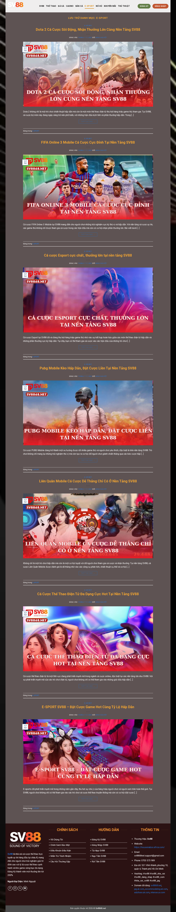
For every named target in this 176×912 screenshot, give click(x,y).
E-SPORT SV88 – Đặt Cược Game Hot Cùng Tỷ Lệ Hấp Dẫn (88, 707)
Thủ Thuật (124, 6)
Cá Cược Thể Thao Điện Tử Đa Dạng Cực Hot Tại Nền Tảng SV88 (88, 594)
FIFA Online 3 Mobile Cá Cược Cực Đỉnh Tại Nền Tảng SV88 (88, 142)
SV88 (41, 6)
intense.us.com (158, 892)
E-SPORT (89, 6)
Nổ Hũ (99, 6)
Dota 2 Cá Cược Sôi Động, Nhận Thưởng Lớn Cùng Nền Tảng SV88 (88, 29)
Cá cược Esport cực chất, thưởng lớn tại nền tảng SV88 (88, 255)
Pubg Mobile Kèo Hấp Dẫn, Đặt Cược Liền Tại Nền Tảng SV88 (88, 368)
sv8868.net (156, 885)
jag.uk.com (139, 889)
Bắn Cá (79, 6)
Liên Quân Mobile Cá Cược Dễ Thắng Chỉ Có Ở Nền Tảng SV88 (88, 481)
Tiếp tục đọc (88, 121)
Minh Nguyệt (101, 37)
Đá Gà (61, 6)
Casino (70, 6)
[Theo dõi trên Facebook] (10, 888)
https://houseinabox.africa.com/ (149, 847)
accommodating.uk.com (156, 889)
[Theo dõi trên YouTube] (25, 888)
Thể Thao (51, 6)
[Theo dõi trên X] (20, 888)
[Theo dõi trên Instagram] (15, 888)
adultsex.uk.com (142, 892)
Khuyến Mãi (110, 6)
